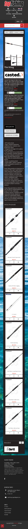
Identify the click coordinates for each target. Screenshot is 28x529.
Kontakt (6, 514)
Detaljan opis (10, 126)
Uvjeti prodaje (10, 131)
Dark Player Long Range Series (14, 371)
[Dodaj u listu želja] (9, 233)
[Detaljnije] (18, 233)
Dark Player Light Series (14, 399)
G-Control (14, 314)
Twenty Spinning (14, 342)
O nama (6, 506)
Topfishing (16, 523)
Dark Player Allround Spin (14, 428)
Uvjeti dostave (7, 510)
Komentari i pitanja (12, 135)
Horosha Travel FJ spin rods (14, 257)
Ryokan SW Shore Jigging (14, 285)
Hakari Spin (14, 228)
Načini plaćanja (7, 508)
